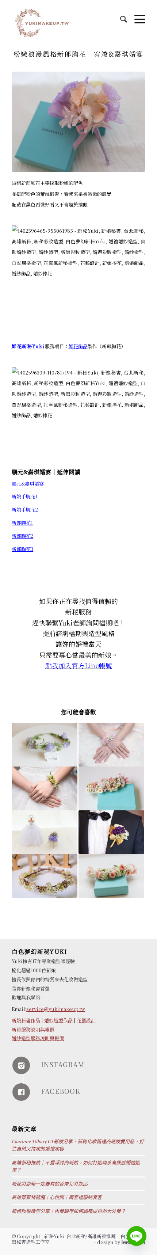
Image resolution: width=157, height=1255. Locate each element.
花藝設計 (86, 1020)
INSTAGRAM (63, 1064)
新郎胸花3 (22, 548)
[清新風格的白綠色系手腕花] (44, 788)
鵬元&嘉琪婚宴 (28, 483)
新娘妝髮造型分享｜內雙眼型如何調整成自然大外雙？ (69, 1211)
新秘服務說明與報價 (33, 1029)
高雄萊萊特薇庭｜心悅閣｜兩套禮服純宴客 (57, 1197)
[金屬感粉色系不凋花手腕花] (111, 745)
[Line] (136, 1236)
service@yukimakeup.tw (55, 1008)
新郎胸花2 (22, 535)
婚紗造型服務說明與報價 (38, 1038)
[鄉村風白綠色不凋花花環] (44, 876)
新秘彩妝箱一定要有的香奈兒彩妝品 (50, 1183)
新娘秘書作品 (26, 1020)
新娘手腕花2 (25, 509)
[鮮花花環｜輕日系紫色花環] (44, 745)
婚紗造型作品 (58, 1020)
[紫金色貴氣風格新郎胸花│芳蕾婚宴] (111, 832)
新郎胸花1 (22, 522)
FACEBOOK (60, 1091)
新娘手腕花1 (25, 496)
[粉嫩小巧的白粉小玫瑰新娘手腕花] (111, 876)
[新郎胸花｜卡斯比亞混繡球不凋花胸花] (44, 832)
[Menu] (136, 15)
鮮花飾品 (78, 346)
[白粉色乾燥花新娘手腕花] (111, 788)
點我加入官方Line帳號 (78, 665)
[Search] (120, 15)
